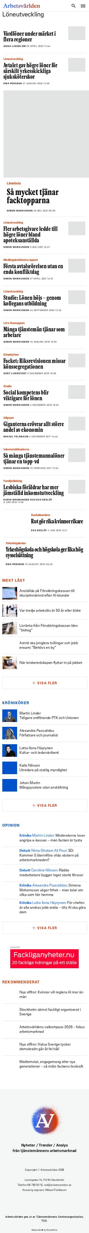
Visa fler (47, 683)
